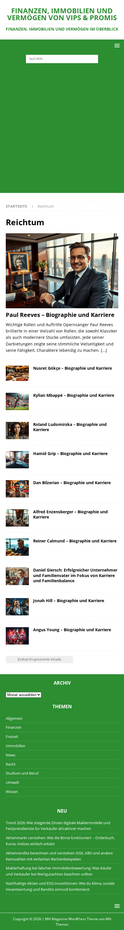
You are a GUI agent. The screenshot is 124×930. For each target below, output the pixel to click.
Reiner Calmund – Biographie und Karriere (75, 541)
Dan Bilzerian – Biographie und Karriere (72, 482)
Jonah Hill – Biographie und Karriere (68, 600)
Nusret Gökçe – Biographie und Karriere (72, 368)
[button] (116, 45)
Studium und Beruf (22, 773)
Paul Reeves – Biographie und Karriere (60, 315)
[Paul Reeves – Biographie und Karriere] (62, 270)
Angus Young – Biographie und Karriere (72, 629)
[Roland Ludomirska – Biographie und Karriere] (17, 430)
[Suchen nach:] (62, 58)
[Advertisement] (62, 131)
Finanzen (13, 727)
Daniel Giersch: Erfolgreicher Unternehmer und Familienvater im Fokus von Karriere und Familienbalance (75, 575)
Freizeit (12, 736)
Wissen (12, 791)
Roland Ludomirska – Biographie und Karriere (70, 427)
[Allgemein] (17, 459)
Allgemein (14, 718)
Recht (11, 764)
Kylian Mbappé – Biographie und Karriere (73, 395)
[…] (104, 350)
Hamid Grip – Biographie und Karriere (70, 453)
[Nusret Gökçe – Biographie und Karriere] (17, 373)
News (10, 755)
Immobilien (15, 745)
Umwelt (12, 782)
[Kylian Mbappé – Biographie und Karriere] (17, 401)
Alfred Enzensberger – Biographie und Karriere (70, 514)
